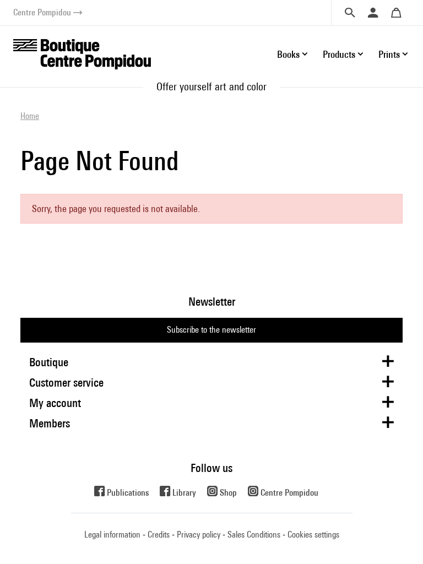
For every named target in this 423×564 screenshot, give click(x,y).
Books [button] (288, 54)
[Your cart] (396, 12)
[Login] (373, 12)
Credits (159, 534)
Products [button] (339, 54)
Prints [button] (389, 54)
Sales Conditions (253, 534)
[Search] (350, 13)
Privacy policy (198, 534)
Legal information (112, 534)
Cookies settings (313, 534)
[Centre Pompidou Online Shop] (82, 53)
